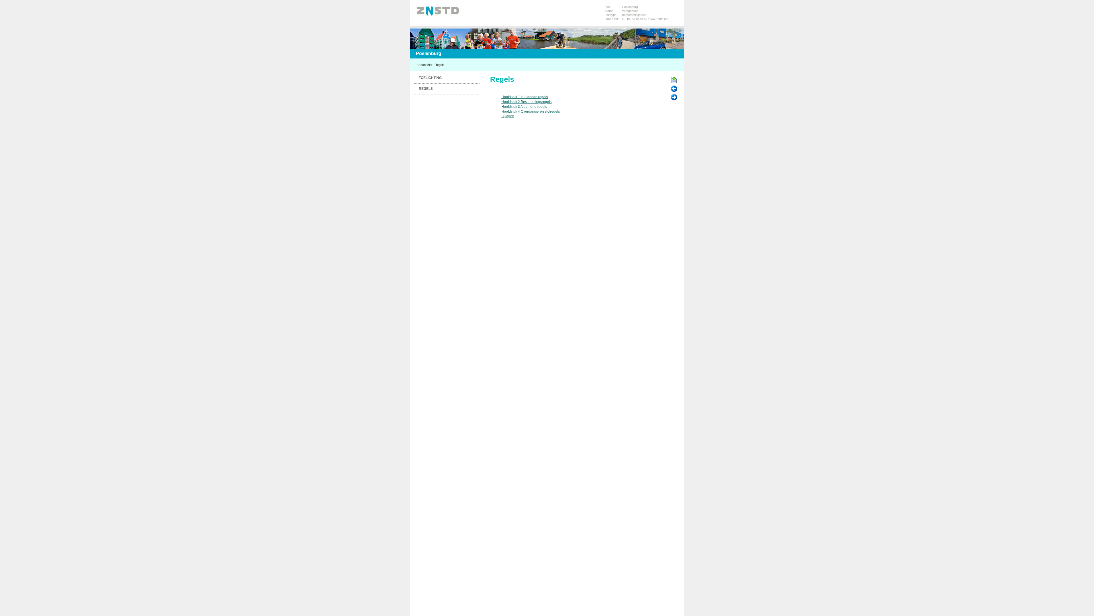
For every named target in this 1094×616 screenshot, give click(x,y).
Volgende (674, 97)
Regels (439, 64)
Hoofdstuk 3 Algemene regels (524, 107)
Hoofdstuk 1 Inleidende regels (524, 97)
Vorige (674, 89)
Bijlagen (507, 116)
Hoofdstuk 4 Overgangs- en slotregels (530, 112)
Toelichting (430, 78)
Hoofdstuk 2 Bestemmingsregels (526, 102)
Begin (674, 80)
